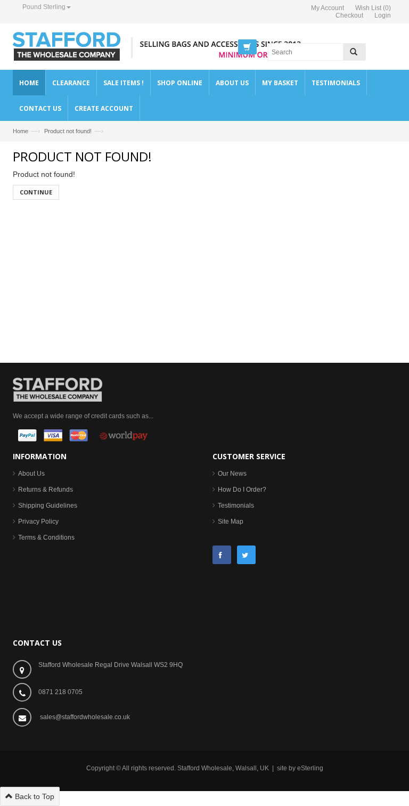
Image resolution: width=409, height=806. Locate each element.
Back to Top (33, 796)
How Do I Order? (242, 489)
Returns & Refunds (45, 489)
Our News (232, 473)
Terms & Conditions (46, 537)
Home (20, 131)
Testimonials (236, 505)
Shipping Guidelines (47, 505)
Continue (36, 192)
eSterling (310, 768)
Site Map (230, 521)
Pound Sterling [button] (44, 7)
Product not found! (68, 131)
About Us (31, 473)
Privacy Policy (38, 521)
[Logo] (57, 388)
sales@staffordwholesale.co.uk (85, 717)
